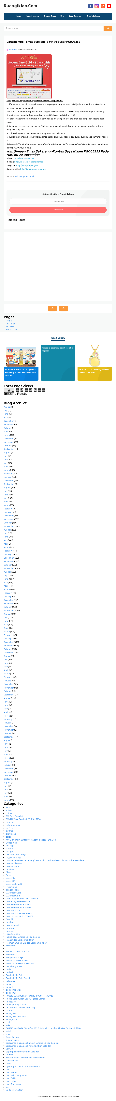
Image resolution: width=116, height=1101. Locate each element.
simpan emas (12, 1040)
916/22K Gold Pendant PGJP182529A (23, 819)
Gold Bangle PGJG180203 (18, 902)
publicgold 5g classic (16, 1005)
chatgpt (10, 852)
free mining (11, 887)
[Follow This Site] (103, 5)
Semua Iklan (12, 330)
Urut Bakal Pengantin (16, 1076)
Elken (8, 873)
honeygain (11, 928)
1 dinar (9, 808)
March (7, 435)
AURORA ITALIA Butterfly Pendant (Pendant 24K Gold (94, 371)
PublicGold (11, 1002)
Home (18, 16)
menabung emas (14, 967)
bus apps (10, 846)
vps (7, 1087)
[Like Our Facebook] (90, 5)
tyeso (8, 1064)
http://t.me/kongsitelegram (33, 169)
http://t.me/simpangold (27, 166)
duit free (10, 870)
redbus (9, 1011)
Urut (8, 1070)
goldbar (10, 922)
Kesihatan (11, 946)
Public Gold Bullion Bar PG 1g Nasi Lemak (25, 999)
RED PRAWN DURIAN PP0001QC (21, 1008)
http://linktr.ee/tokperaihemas (28, 162)
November (9, 425)
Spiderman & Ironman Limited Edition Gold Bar (28, 1046)
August (7, 407)
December (9, 421)
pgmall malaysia (14, 990)
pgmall (9, 987)
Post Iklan (10, 324)
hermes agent (12, 925)
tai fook (9, 1055)
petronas (10, 981)
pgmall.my (11, 993)
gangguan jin (12, 890)
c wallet (9, 849)
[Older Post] (63, 308)
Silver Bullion (12, 1037)
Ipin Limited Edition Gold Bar (20, 940)
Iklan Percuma (13, 934)
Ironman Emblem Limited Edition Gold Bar (26, 943)
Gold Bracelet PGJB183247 (18, 905)
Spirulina (10, 1049)
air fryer (10, 828)
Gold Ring (10, 920)
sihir (8, 1034)
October (8, 428)
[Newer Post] (52, 308)
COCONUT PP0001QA (16, 855)
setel (8, 1031)
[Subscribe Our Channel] (109, 5)
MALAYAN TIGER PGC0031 (18, 952)
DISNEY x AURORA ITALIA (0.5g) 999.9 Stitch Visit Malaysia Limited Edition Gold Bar (45, 861)
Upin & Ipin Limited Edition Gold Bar (23, 1067)
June (6, 414)
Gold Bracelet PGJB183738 (18, 908)
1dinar (9, 811)
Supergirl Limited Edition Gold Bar (22, 1052)
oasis (8, 970)
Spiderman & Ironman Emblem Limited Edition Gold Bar (32, 1043)
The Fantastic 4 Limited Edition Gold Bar (25, 1058)
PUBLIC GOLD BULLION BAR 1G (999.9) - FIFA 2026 (29, 996)
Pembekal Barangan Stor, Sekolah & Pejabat (57, 349)
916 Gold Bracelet (14, 816)
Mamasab (10, 955)
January (7, 477)
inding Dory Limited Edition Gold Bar (23, 937)
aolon (8, 837)
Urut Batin (11, 1078)
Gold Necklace (13, 911)
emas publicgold (14, 884)
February (8, 474)
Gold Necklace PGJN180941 (19, 914)
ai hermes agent (13, 825)
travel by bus (12, 1061)
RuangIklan (11, 1020)
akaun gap (11, 834)
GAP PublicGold (13, 893)
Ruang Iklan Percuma (16, 1017)
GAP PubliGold (13, 896)
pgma (8, 984)
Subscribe (58, 209)
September (9, 449)
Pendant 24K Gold (14, 975)
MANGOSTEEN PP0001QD (18, 961)
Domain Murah (13, 867)
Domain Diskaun (14, 864)
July (5, 411)
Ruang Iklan (11, 1014)
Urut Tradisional (13, 1084)
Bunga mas (11, 843)
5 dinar (9, 814)
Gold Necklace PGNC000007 (19, 917)
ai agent (10, 822)
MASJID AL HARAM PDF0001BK (20, 964)
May (6, 418)
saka (8, 1026)
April (6, 432)
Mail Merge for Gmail (24, 177)
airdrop (9, 831)
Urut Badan (11, 1073)
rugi (8, 1023)
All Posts (10, 327)
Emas (8, 875)
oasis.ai (9, 973)
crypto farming (13, 858)
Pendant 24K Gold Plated (18, 978)
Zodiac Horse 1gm (14, 1090)
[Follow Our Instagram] (96, 5)
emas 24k (10, 878)
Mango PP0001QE (14, 958)
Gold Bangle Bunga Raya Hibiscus (22, 899)
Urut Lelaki (11, 1081)
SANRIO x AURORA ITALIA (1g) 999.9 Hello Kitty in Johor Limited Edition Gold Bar (20, 373)
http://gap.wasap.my (24, 159)
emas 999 (10, 881)
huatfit (9, 931)
